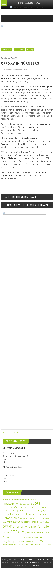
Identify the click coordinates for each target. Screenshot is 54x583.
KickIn (33, 518)
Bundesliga (24, 504)
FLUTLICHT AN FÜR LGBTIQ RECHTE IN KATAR (28, 205)
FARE (12, 511)
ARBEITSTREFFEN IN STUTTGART (20, 197)
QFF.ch (24, 526)
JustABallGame (25, 518)
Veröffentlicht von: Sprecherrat (15, 70)
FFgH (17, 511)
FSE (26, 511)
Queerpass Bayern (32, 533)
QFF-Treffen (19, 50)
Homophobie (11, 518)
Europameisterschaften (25, 507)
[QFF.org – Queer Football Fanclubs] (4, 18)
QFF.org (30, 50)
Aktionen (31, 499)
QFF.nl (6, 532)
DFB (37, 503)
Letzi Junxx (41, 518)
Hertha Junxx (40, 514)
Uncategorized (8, 545)
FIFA (22, 510)
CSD (31, 503)
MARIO (6, 522)
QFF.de (43, 526)
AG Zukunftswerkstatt (17, 500)
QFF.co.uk (33, 527)
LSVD (48, 518)
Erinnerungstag (9, 507)
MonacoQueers (17, 521)
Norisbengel (6, 50)
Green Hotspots (27, 514)
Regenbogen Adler (15, 538)
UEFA (41, 541)
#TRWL (5, 500)
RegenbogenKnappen (30, 538)
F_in (17, 514)
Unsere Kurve (18, 545)
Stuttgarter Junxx (32, 541)
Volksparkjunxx (31, 544)
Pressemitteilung (43, 522)
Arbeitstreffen (11, 503)
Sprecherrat (18, 541)
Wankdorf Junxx (44, 545)
